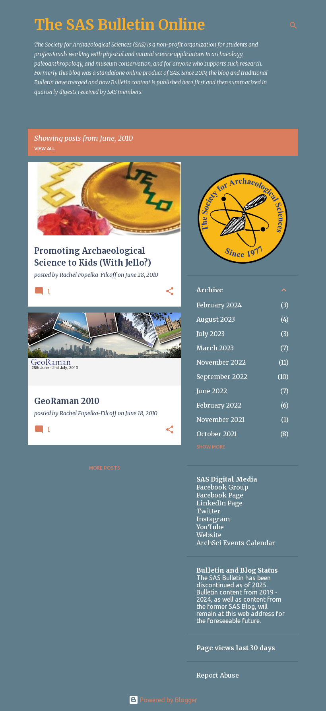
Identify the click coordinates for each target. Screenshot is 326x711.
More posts (104, 467)
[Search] (293, 25)
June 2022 (211, 391)
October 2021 (216, 434)
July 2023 (210, 334)
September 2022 (221, 377)
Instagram (213, 519)
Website (208, 535)
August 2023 (215, 319)
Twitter (208, 511)
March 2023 (215, 348)
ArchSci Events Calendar (235, 543)
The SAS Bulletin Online (119, 25)
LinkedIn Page (219, 503)
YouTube (210, 527)
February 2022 (218, 405)
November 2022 (221, 362)
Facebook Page (219, 495)
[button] (170, 291)
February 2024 (219, 305)
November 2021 (220, 419)
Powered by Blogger (167, 699)
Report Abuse (217, 675)
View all (44, 148)
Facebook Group (222, 487)
